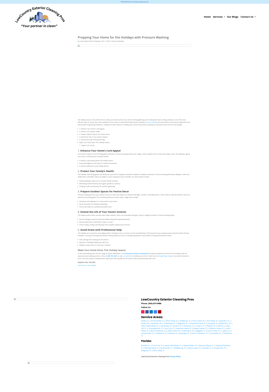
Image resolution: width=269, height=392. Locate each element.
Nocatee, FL (145, 345)
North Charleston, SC (199, 333)
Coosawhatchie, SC (155, 328)
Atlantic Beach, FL (190, 345)
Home (207, 16)
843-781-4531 (112, 256)
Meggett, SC (200, 331)
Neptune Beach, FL (206, 345)
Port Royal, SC (212, 321)
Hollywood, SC (161, 333)
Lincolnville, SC (215, 333)
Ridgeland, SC (182, 323)
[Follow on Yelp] (159, 311)
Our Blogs (232, 16)
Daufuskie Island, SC (198, 323)
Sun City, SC (169, 328)
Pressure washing (151, 122)
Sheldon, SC (211, 326)
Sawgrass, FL (146, 350)
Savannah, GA (156, 323)
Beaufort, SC (225, 321)
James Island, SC (174, 331)
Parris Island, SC (198, 321)
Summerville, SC (147, 333)
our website (127, 256)
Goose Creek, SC (213, 331)
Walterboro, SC (225, 323)
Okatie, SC (145, 321)
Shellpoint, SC (185, 321)
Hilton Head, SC (172, 321)
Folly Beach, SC (188, 331)
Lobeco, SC (200, 326)
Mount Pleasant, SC (158, 331)
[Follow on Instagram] (142, 311)
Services (218, 16)
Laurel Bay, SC (165, 326)
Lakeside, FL (206, 348)
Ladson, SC (226, 331)
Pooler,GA (145, 323)
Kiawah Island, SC (200, 328)
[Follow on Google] (155, 311)
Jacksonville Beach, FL (173, 345)
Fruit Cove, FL (157, 345)
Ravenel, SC (172, 333)
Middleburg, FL (180, 348)
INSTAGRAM (91, 265)
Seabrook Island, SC (184, 328)
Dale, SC (220, 326)
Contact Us (247, 16)
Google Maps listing (165, 256)
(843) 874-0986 (154, 303)
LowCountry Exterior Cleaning (90, 41)
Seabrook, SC (189, 326)
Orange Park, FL (219, 348)
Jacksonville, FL (166, 348)
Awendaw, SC (184, 333)
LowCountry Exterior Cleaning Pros (137, 253)
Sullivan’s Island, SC (216, 328)
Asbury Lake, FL (194, 348)
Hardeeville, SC (169, 323)
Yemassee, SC (212, 323)
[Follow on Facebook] (147, 311)
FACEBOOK (82, 265)
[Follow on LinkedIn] (151, 311)
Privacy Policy (175, 356)
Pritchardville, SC (157, 321)
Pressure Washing (117, 41)
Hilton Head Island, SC (149, 326)
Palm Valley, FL (159, 350)
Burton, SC (177, 326)
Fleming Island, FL (152, 348)
